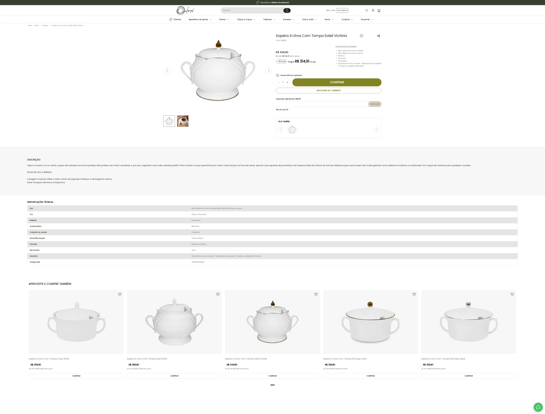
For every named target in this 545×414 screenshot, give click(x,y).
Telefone (272, 219)
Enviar (295, 234)
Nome (271, 195)
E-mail (271, 207)
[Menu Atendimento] (538, 407)
